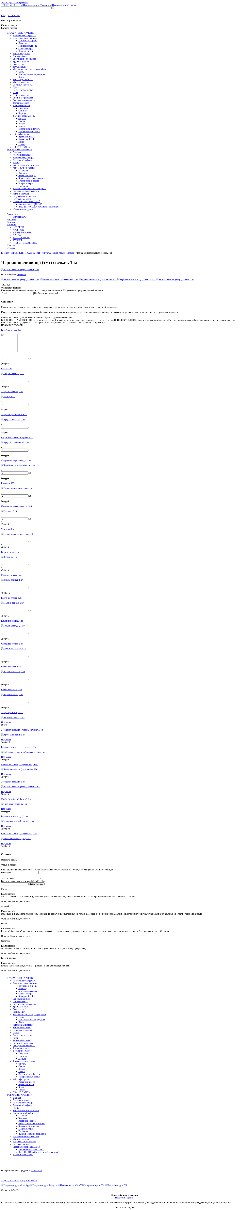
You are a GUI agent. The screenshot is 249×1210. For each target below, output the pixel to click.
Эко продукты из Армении (14, 2)
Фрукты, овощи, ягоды (24, 116)
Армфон (17, 152)
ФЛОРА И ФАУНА (22, 232)
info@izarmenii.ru (28, 1180)
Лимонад (22, 43)
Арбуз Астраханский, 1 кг (14, 414)
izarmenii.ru (36, 1170)
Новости (11, 245)
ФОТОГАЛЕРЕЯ (21, 237)
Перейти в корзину (124, 1197)
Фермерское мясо (21, 105)
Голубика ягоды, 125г (11, 598)
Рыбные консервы (22, 95)
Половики (23, 186)
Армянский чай (26, 139)
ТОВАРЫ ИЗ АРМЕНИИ (19, 149)
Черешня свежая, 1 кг (11, 689)
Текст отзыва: (8, 878)
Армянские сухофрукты (24, 35)
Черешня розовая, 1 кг (12, 643)
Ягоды (21, 123)
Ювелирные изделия (23, 209)
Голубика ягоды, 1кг (11, 330)
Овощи (22, 121)
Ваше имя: (6, 872)
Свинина (22, 110)
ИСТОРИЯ (18, 227)
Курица (22, 113)
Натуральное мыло (22, 199)
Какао (21, 142)
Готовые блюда (20, 56)
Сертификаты (19, 217)
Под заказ (6, 722)
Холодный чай (25, 51)
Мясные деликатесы (23, 79)
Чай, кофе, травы (21, 134)
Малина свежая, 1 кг (11, 575)
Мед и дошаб (19, 66)
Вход (3, 15)
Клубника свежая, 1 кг (12, 621)
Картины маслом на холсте (26, 165)
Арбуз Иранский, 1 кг (12, 712)
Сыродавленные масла (24, 100)
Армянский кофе (26, 136)
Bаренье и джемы (21, 53)
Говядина (23, 108)
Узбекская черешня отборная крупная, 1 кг (22, 730)
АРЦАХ (17, 235)
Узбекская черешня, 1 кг (13, 781)
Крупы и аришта (21, 61)
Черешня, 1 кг (8, 529)
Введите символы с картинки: (16, 881)
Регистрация (14, 15)
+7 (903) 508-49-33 (10, 5)
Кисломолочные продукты (31, 74)
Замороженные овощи (29, 131)
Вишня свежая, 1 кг (10, 552)
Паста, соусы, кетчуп (23, 90)
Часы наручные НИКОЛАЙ (26, 201)
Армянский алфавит (23, 160)
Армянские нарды (22, 155)
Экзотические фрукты (29, 129)
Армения (11, 224)
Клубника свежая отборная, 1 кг (17, 437)
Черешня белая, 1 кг (11, 666)
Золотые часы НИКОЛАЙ (31, 204)
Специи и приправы (23, 97)
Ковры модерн (25, 183)
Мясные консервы (22, 82)
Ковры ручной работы (24, 168)
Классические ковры (28, 181)
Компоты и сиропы (27, 40)
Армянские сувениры (23, 157)
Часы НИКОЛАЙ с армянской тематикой (38, 206)
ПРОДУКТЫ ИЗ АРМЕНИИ (21, 33)
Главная (5, 253)
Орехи (16, 87)
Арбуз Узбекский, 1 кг (12, 391)
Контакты (12, 222)
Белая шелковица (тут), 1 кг (14, 816)
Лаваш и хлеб (19, 64)
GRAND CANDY (21, 147)
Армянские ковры (27, 175)
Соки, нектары (25, 48)
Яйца (21, 77)
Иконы (16, 162)
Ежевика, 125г (8, 483)
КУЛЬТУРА (18, 230)
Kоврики (22, 173)
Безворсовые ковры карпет (31, 178)
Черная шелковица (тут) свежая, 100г (19, 764)
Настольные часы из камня (26, 191)
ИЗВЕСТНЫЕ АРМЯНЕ (25, 243)
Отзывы (11, 248)
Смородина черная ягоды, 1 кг (16, 460)
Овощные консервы (22, 84)
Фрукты (22, 118)
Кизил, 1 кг (6, 368)
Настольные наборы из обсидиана (29, 188)
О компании (13, 214)
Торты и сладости (21, 103)
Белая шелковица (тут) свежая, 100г (18, 747)
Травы (21, 144)
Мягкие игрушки (21, 193)
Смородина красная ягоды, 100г (17, 506)
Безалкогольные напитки (25, 38)
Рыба (15, 92)
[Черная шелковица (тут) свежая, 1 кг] (20, 269)
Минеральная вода (27, 46)
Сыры (21, 72)
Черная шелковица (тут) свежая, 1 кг (19, 833)
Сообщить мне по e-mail (46, 293)
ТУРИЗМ (17, 240)
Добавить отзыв (36, 884)
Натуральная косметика (24, 196)
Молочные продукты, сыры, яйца (29, 69)
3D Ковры (23, 170)
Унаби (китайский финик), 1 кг (16, 799)
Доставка (11, 219)
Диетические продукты (24, 59)
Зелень (21, 126)
